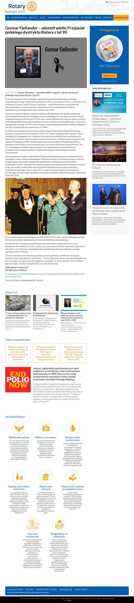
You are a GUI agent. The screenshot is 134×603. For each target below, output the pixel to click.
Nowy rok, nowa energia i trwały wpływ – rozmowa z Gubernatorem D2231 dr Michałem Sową (106, 120)
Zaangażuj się (121, 17)
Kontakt (108, 17)
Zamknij (68, 600)
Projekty (33, 17)
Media (98, 17)
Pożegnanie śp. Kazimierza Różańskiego (45, 314)
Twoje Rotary (81, 589)
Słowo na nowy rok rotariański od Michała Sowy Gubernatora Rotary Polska (108, 210)
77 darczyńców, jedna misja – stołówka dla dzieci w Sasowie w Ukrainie (18, 315)
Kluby (42, 17)
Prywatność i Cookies (46, 589)
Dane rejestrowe (15, 589)
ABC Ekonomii (109, 66)
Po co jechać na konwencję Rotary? (106, 166)
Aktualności (87, 17)
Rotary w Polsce (18, 17)
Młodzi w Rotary (70, 17)
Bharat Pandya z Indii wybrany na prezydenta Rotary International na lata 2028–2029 (72, 316)
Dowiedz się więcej (109, 81)
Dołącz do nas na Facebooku (118, 2)
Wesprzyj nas (109, 76)
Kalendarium (54, 17)
